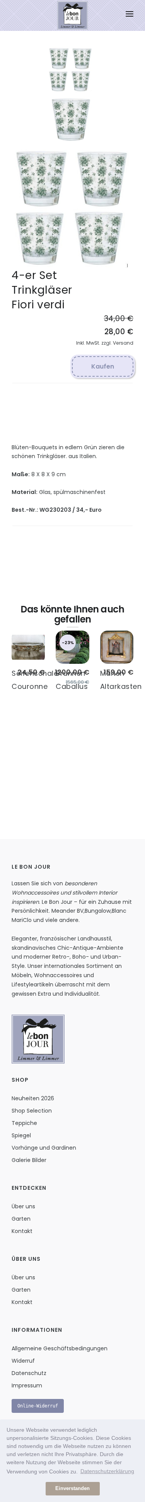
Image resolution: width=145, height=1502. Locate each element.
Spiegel (21, 1135)
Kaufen (102, 366)
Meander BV (67, 911)
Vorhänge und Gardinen (44, 1148)
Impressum (27, 1385)
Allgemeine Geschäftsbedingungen (59, 1348)
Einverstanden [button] (72, 1488)
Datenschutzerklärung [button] (107, 1471)
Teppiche (24, 1123)
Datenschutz (29, 1373)
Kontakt (22, 1231)
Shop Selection (32, 1111)
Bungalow (98, 911)
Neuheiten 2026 (33, 1098)
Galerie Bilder (29, 1160)
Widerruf (23, 1361)
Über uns (23, 1206)
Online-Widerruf (37, 1406)
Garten (21, 1219)
